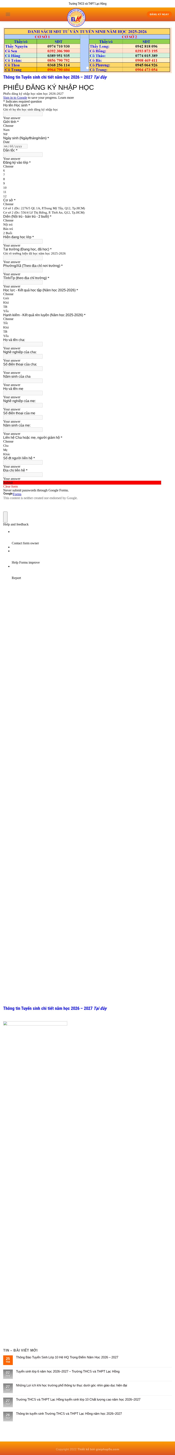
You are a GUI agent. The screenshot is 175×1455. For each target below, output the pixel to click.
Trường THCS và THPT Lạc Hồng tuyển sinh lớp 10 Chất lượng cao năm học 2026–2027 (78, 1399)
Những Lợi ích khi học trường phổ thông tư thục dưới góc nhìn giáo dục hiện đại (71, 1385)
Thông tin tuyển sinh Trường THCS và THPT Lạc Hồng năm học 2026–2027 (69, 1413)
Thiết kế (83, 1449)
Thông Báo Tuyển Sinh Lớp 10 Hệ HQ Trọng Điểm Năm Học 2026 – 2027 (67, 1357)
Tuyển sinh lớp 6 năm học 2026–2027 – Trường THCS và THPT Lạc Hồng (68, 1371)
